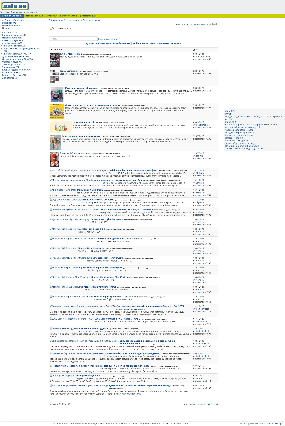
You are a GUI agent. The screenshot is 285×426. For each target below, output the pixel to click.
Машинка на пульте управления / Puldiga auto (125, 180)
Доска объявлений (12, 15)
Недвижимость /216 (12, 37)
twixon (199, 378)
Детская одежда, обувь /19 (17, 53)
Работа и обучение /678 (14, 75)
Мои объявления (11, 25)
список (184, 24)
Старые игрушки (69, 70)
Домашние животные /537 (15, 56)
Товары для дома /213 (13, 64)
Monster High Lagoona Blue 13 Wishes (110, 277)
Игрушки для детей (83, 122)
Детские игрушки (91, 20)
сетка (208, 24)
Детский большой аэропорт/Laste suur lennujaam (130, 170)
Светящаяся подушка (86, 375)
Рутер (228, 113)
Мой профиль (9, 22)
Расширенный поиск (108, 39)
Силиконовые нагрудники (93, 328)
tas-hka (199, 155)
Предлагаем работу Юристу (239, 132)
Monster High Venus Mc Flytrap (100, 286)
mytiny (199, 212)
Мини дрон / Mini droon (90, 189)
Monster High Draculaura (91, 248)
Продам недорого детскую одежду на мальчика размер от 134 (253, 118)
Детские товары (72, 20)
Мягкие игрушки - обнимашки (82, 88)
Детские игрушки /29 (14, 45)
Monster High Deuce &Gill (91, 228)
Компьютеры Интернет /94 (16, 69)
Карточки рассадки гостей (238, 140)
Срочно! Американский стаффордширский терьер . (251, 124)
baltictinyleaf (202, 308)
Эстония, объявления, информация (18, 12)
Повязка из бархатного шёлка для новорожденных (132, 353)
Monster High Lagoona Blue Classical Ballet (118, 238)
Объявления (55, 20)
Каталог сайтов (68, 15)
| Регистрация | (88, 15)
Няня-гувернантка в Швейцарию (242, 145)
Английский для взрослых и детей (242, 127)
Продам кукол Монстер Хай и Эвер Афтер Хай (124, 365)
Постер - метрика (234, 137)
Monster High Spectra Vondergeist (104, 267)
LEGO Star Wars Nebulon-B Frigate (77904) (116, 318)
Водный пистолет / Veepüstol (98, 199)
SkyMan (200, 172)
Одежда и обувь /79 (12, 61)
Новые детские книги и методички (80, 136)
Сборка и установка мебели (239, 129)
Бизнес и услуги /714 (12, 40)
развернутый (197, 24)
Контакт (254, 423)
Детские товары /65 (12, 43)
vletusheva (201, 321)
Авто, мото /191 (10, 32)
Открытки (51, 15)
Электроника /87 (10, 67)
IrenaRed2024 (203, 56)
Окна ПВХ (230, 111)
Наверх (279, 423)
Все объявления (121, 43)
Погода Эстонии (34, 15)
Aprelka (200, 221)
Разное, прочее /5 (11, 72)
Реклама (243, 423)
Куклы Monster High (71, 53)
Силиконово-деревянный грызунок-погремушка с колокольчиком (147, 342)
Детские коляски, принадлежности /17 (21, 49)
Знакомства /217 (10, 77)
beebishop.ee (203, 124)
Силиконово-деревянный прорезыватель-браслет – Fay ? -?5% (150, 306)
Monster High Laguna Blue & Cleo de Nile (115, 296)
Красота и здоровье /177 (14, 35)
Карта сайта (266, 423)
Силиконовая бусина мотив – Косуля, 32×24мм (125, 209)
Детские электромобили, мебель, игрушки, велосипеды (140, 385)
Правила (6, 28)
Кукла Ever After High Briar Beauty (105, 219)
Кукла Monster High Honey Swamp (105, 257)
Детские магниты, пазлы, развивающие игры (90, 105)
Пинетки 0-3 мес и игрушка (75, 153)
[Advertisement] (94, 6)
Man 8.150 (230, 121)
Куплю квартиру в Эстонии (239, 135)
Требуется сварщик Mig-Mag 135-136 (244, 148)
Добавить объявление (13, 20)
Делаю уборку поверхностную (240, 143)
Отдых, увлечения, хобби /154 (17, 59)
